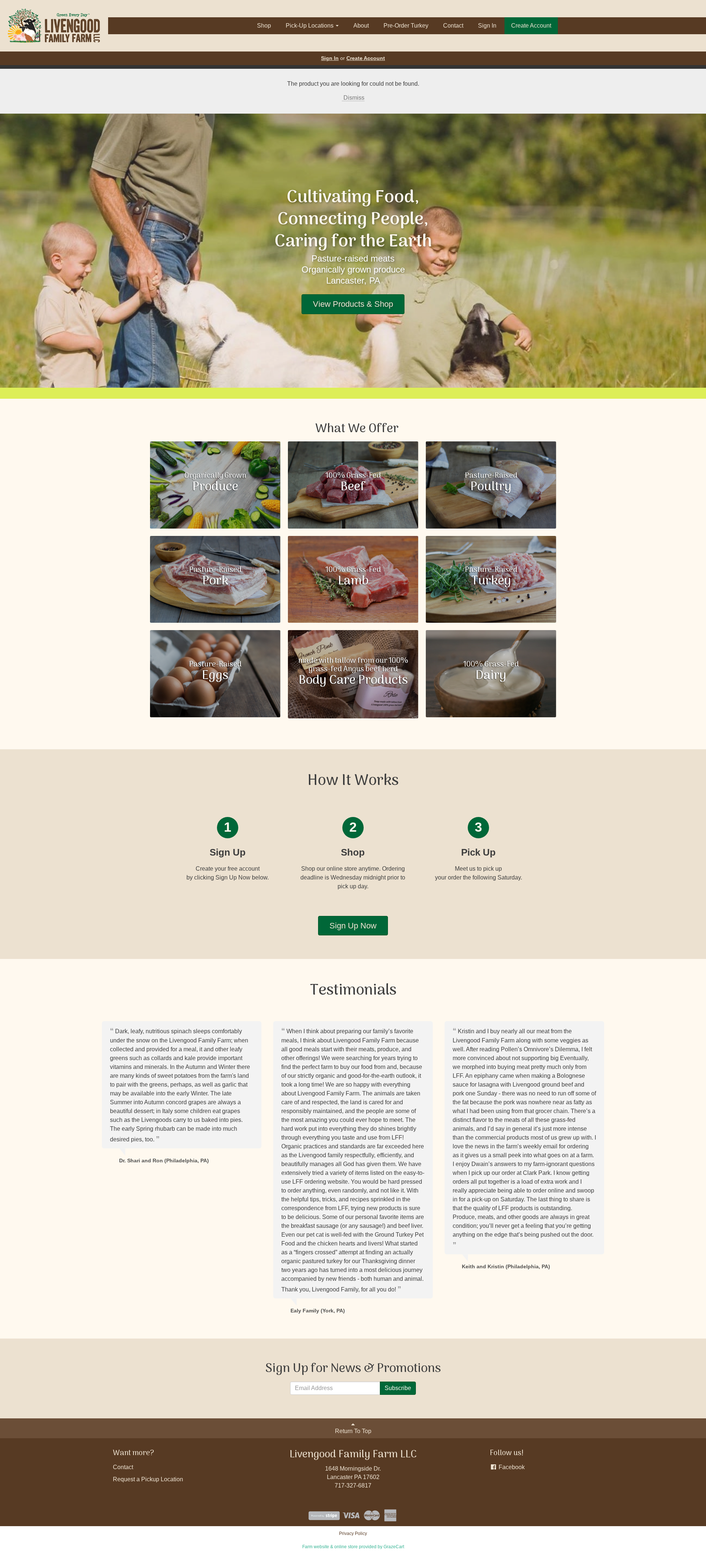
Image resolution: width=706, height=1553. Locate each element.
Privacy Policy (353, 1533)
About (361, 25)
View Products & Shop (353, 304)
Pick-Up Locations (310, 25)
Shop (264, 25)
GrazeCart (394, 1546)
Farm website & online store (330, 1546)
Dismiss (353, 98)
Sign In (487, 25)
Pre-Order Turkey (406, 25)
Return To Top (353, 1431)
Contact (453, 25)
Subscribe (398, 1388)
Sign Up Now (353, 925)
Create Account (531, 25)
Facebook (511, 1467)
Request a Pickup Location (148, 1479)
